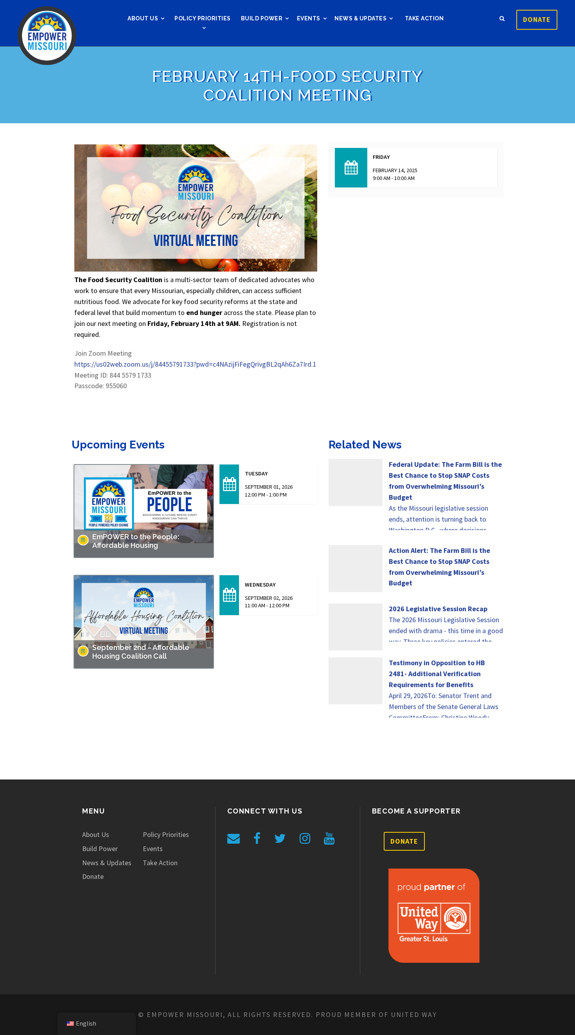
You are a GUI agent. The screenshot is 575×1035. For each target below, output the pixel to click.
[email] (233, 838)
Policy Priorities (202, 18)
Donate (537, 19)
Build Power (262, 18)
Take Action (424, 18)
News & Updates (360, 18)
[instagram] (305, 838)
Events (308, 18)
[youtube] (329, 838)
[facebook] (257, 838)
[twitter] (280, 838)
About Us (143, 18)
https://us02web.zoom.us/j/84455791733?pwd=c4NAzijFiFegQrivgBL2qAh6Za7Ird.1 (195, 364)
